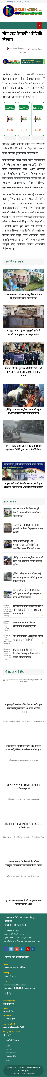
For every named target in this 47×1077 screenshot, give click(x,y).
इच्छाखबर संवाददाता (17, 48)
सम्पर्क (8, 1060)
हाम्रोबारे (9, 1049)
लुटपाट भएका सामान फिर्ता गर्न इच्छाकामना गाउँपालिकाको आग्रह (23, 902)
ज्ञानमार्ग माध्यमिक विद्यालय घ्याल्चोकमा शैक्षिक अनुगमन (24, 624)
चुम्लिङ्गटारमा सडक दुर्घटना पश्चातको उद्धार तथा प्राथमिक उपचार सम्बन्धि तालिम (23, 411)
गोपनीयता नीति (11, 1056)
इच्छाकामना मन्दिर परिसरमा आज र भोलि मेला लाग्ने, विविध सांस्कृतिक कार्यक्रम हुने (28, 610)
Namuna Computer (28, 1073)
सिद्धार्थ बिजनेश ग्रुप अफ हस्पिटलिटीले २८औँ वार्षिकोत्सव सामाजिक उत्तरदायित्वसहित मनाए (23, 372)
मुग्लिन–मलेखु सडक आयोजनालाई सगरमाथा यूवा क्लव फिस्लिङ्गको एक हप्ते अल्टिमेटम (23, 448)
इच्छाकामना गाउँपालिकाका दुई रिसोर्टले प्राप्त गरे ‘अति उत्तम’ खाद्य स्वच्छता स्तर (23, 296)
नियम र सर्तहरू (11, 1053)
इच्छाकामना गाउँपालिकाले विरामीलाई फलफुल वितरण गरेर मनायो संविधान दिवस (26, 653)
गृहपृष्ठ (8, 1045)
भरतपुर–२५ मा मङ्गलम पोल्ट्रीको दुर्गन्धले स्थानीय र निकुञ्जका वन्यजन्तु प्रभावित (23, 332)
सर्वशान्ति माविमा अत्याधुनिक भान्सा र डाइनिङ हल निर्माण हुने (28, 638)
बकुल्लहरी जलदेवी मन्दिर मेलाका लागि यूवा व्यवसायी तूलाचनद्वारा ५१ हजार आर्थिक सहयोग (23, 485)
